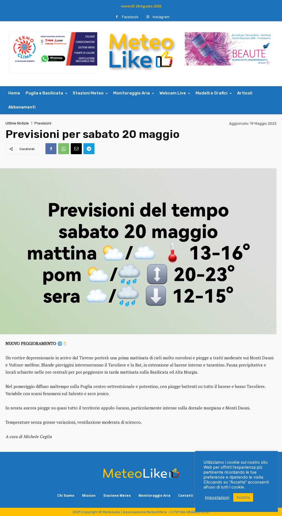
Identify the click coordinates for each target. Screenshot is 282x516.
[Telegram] (88, 148)
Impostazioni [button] (217, 497)
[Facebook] (117, 17)
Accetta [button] (243, 497)
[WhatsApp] (63, 148)
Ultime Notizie (17, 123)
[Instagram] (147, 17)
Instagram (161, 17)
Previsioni (42, 123)
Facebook (130, 17)
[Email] (76, 148)
